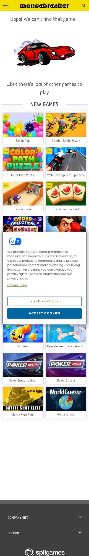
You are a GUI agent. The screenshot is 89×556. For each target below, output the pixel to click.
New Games (44, 104)
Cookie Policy (17, 285)
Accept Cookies (44, 313)
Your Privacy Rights (44, 301)
